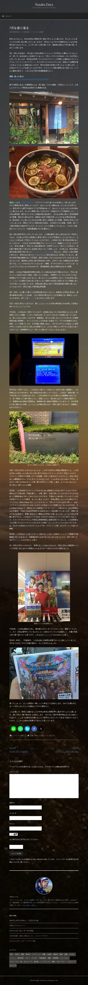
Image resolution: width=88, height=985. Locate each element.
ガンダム (34, 958)
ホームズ (13, 965)
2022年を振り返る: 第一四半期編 (21, 931)
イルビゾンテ (71, 961)
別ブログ (31, 298)
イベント (13, 958)
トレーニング (64, 958)
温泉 (22, 954)
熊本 (53, 961)
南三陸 (36, 961)
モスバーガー (61, 961)
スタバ (27, 958)
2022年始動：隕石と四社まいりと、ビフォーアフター (28, 936)
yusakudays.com (52, 980)
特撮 (44, 954)
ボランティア (28, 961)
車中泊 (28, 954)
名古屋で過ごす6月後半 (18, 752)
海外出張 (20, 958)
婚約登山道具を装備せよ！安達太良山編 (23, 920)
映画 (36, 735)
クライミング (43, 735)
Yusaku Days (44, 4)
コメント (13, 772)
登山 (11, 954)
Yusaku (26, 32)
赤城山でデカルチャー (17, 925)
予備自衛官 (42, 958)
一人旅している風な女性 (42, 252)
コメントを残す (38, 32)
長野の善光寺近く (28, 202)
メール (12, 813)
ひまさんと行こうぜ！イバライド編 (22, 941)
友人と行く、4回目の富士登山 (67, 752)
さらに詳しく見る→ (29, 905)
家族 (49, 958)
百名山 (17, 954)
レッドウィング (45, 961)
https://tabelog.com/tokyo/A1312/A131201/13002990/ (29, 79)
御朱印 (56, 954)
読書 (31, 735)
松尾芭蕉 (55, 958)
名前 (12, 803)
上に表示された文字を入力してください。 (24, 839)
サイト (11, 824)
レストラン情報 (18, 735)
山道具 (49, 954)
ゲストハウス (14, 961)
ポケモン (52, 735)
